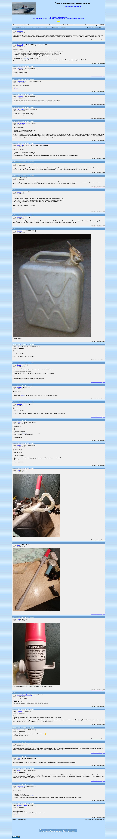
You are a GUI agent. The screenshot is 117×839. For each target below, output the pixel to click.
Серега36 (19, 387)
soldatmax (20, 31)
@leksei (19, 231)
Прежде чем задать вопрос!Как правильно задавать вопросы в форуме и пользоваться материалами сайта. (58, 17)
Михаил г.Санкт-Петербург (24, 695)
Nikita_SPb (20, 45)
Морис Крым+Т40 (22, 81)
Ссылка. (26, 58)
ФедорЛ (19, 365)
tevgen (19, 164)
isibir (18, 177)
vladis (18, 470)
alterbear (19, 217)
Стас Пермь (20, 109)
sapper (19, 192)
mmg (18, 758)
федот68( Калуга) (22, 805)
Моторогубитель (22, 123)
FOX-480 (19, 346)
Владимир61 (20, 744)
